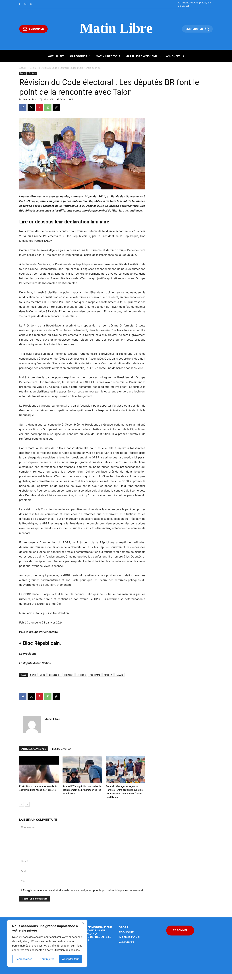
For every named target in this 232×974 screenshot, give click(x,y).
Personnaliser (24, 958)
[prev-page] (21, 804)
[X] (31, 4)
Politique (32, 73)
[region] (47, 943)
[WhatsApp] (47, 107)
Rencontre (95, 674)
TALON (119, 674)
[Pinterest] (39, 107)
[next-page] (27, 804)
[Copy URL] (56, 107)
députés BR (54, 674)
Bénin (33, 67)
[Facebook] (20, 4)
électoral (68, 674)
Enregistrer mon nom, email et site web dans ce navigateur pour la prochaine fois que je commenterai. (83, 890)
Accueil (22, 67)
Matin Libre (29, 99)
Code (42, 674)
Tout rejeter (47, 958)
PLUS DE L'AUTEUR (61, 748)
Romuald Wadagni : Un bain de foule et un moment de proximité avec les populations (82, 790)
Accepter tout (70, 958)
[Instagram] (25, 4)
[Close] (83, 923)
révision (108, 674)
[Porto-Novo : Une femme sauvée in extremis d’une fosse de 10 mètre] (39, 769)
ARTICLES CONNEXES (33, 748)
